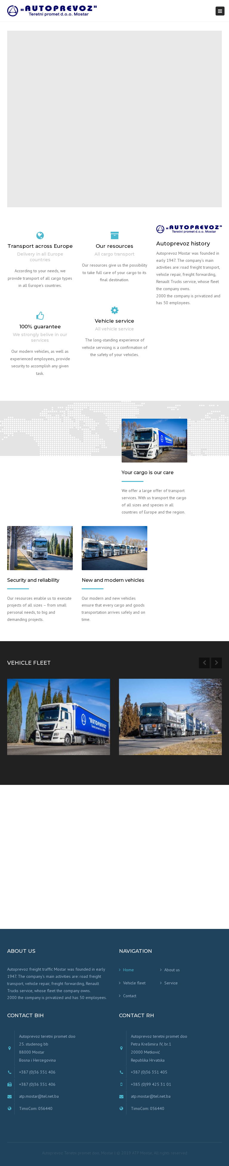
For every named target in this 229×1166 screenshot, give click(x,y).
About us (172, 969)
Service (171, 983)
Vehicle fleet (134, 983)
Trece (134, 730)
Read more (30, 743)
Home (128, 969)
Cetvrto (25, 730)
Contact (129, 995)
